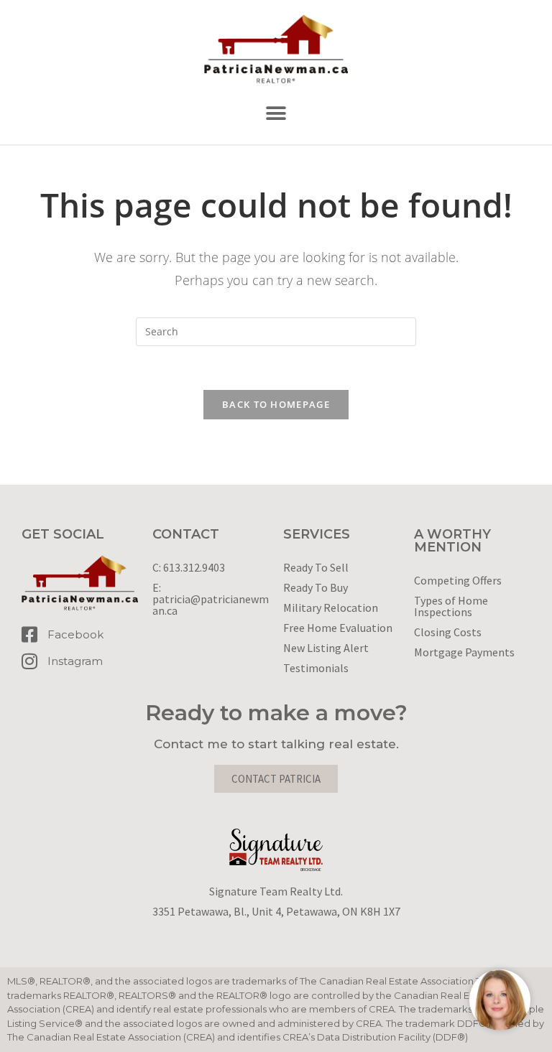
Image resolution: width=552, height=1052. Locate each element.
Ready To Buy (315, 587)
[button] (276, 114)
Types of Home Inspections (451, 606)
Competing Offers (458, 580)
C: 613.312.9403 (188, 567)
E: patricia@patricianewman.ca (210, 599)
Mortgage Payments (464, 652)
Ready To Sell (316, 567)
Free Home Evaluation (337, 627)
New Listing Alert (326, 648)
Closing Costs (448, 632)
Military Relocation (330, 607)
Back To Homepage (276, 404)
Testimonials (316, 668)
